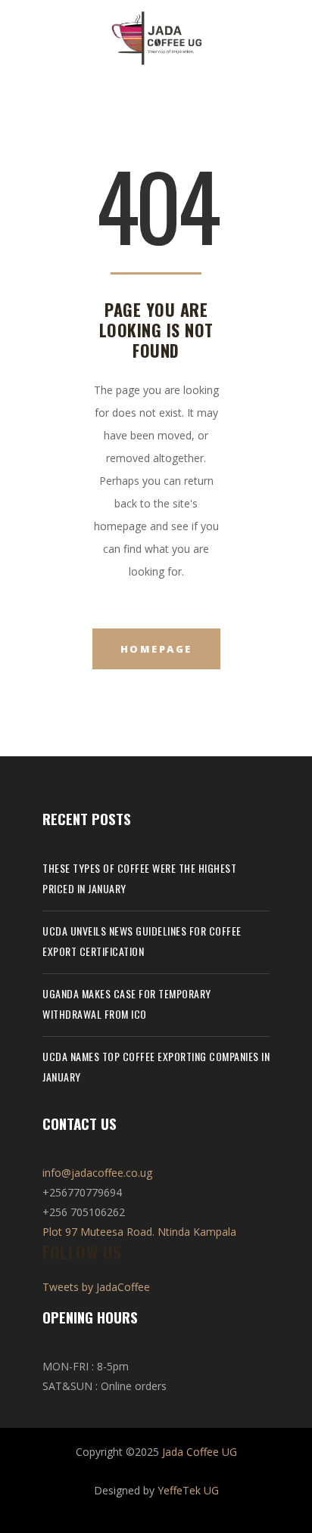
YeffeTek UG (188, 1490)
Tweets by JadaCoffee (96, 1287)
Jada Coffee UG (199, 1452)
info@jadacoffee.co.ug (97, 1172)
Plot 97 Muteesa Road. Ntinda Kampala (139, 1231)
